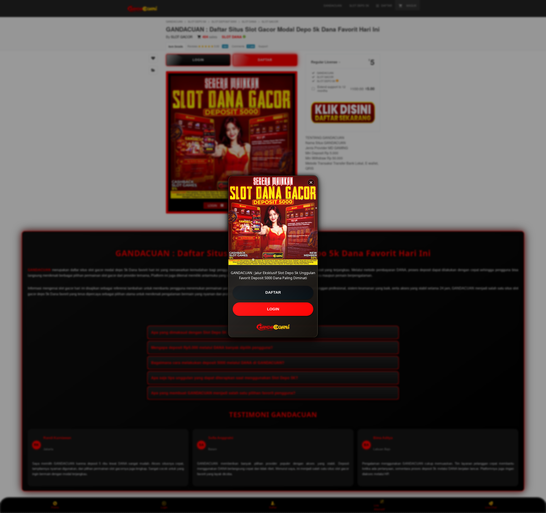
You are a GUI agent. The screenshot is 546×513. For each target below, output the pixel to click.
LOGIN (273, 309)
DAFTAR (273, 292)
